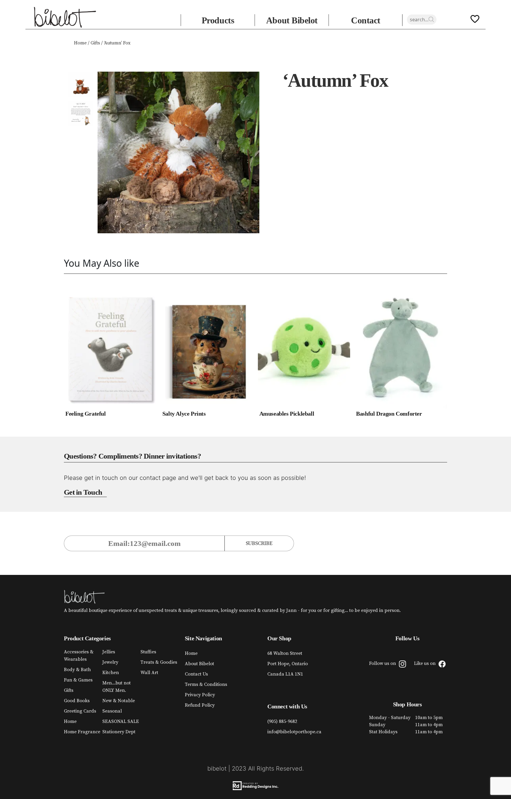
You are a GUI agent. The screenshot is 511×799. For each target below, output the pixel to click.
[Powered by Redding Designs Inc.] (256, 785)
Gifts (95, 43)
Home (80, 43)
